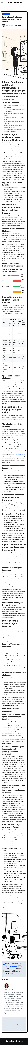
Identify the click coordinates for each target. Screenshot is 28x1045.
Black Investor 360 (15, 2)
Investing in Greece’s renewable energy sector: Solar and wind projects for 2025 (19, 1024)
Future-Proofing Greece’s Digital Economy (14, 129)
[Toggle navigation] (2, 3)
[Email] (5, 1013)
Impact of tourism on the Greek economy (8, 1022)
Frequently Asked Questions (11, 131)
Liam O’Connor (11, 966)
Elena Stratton (10, 25)
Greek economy (6, 13)
